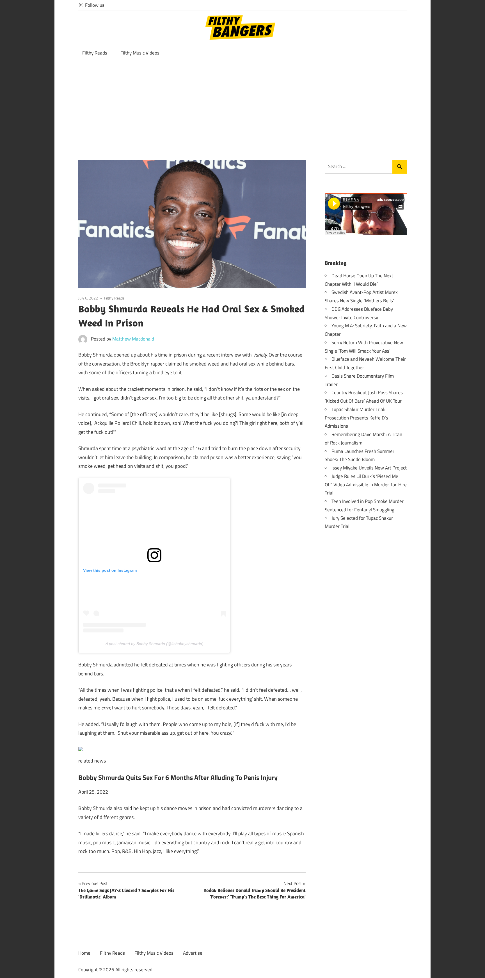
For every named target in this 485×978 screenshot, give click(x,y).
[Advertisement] (242, 103)
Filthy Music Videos (139, 52)
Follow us (94, 5)
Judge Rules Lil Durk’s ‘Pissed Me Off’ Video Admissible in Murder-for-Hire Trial (366, 485)
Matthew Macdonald (133, 338)
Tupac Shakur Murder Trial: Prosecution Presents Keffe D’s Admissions (356, 418)
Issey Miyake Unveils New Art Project (369, 467)
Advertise (192, 953)
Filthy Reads (94, 52)
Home (84, 953)
